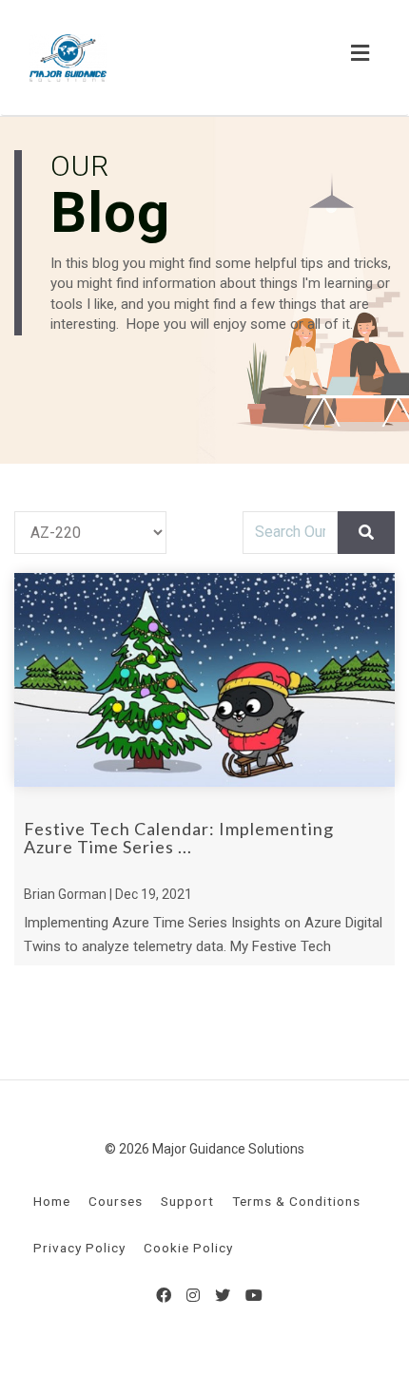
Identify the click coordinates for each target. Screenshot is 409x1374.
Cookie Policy (188, 1247)
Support (187, 1201)
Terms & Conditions (296, 1201)
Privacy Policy (79, 1247)
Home (51, 1201)
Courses (115, 1201)
